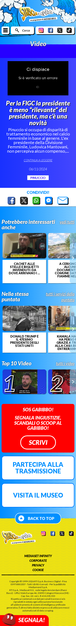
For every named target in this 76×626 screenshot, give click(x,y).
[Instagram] (41, 30)
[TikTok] (69, 30)
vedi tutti (67, 222)
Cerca (26, 30)
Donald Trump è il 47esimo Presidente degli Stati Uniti (24, 341)
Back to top (41, 518)
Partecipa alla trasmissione (38, 468)
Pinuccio (38, 177)
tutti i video (65, 363)
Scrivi (38, 442)
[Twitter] (59, 30)
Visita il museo (38, 495)
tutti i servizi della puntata (60, 297)
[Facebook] (50, 30)
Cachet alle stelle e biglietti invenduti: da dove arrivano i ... (24, 268)
